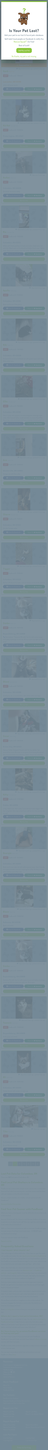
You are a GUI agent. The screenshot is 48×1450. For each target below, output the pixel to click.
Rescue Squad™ (20, 41)
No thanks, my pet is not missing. (24, 56)
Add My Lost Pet (24, 50)
